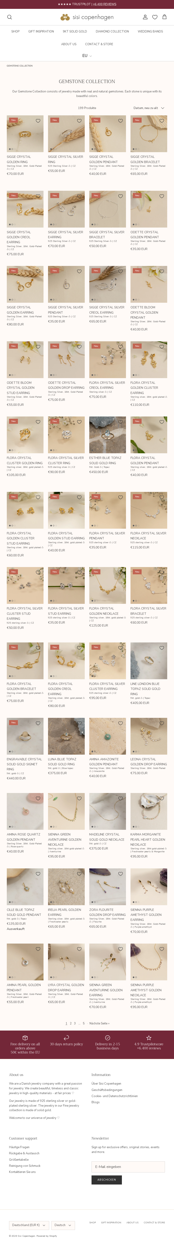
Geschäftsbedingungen (107, 1090)
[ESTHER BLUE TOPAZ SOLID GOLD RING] (107, 434)
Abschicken (106, 1180)
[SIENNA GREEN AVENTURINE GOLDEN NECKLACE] (66, 811)
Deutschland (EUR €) (26, 1225)
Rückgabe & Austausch (24, 1153)
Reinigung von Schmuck (24, 1166)
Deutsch (60, 1225)
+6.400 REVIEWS (104, 4)
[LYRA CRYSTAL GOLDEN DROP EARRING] (66, 962)
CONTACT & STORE (99, 44)
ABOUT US (68, 44)
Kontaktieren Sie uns (22, 1172)
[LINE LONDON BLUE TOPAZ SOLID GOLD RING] (148, 660)
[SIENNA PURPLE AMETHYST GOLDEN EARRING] (148, 886)
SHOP (15, 32)
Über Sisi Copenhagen (106, 1084)
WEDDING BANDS (150, 32)
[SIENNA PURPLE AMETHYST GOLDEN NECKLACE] (148, 962)
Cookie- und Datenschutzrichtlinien (115, 1096)
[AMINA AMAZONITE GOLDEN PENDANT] (107, 736)
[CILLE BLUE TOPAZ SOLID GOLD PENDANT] (25, 886)
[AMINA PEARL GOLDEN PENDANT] (25, 962)
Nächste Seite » (99, 1023)
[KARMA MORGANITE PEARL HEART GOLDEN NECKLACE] (148, 811)
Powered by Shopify (46, 1236)
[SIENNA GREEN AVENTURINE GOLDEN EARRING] (107, 962)
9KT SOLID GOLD (75, 32)
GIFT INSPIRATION (41, 32)
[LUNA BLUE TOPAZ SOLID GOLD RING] (66, 736)
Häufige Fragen (19, 1147)
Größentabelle (19, 1160)
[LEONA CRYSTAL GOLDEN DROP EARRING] (148, 736)
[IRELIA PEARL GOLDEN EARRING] (66, 886)
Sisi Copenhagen (26, 1236)
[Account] (144, 17)
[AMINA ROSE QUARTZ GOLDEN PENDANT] (25, 811)
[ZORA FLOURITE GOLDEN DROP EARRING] (107, 886)
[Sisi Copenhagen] (87, 17)
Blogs (96, 1102)
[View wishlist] (154, 17)
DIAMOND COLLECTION (112, 32)
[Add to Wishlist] (38, 120)
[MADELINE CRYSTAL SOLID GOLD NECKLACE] (107, 811)
